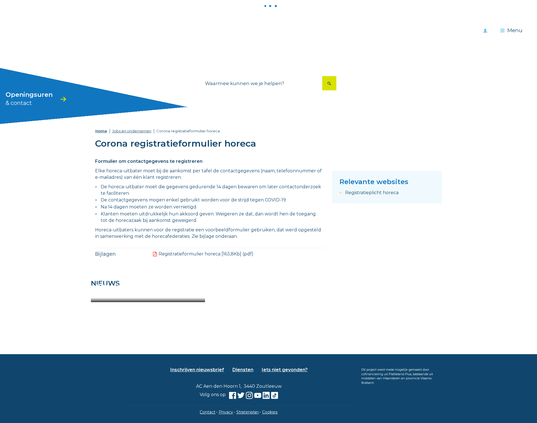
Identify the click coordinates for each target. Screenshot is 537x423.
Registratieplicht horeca (372, 192)
